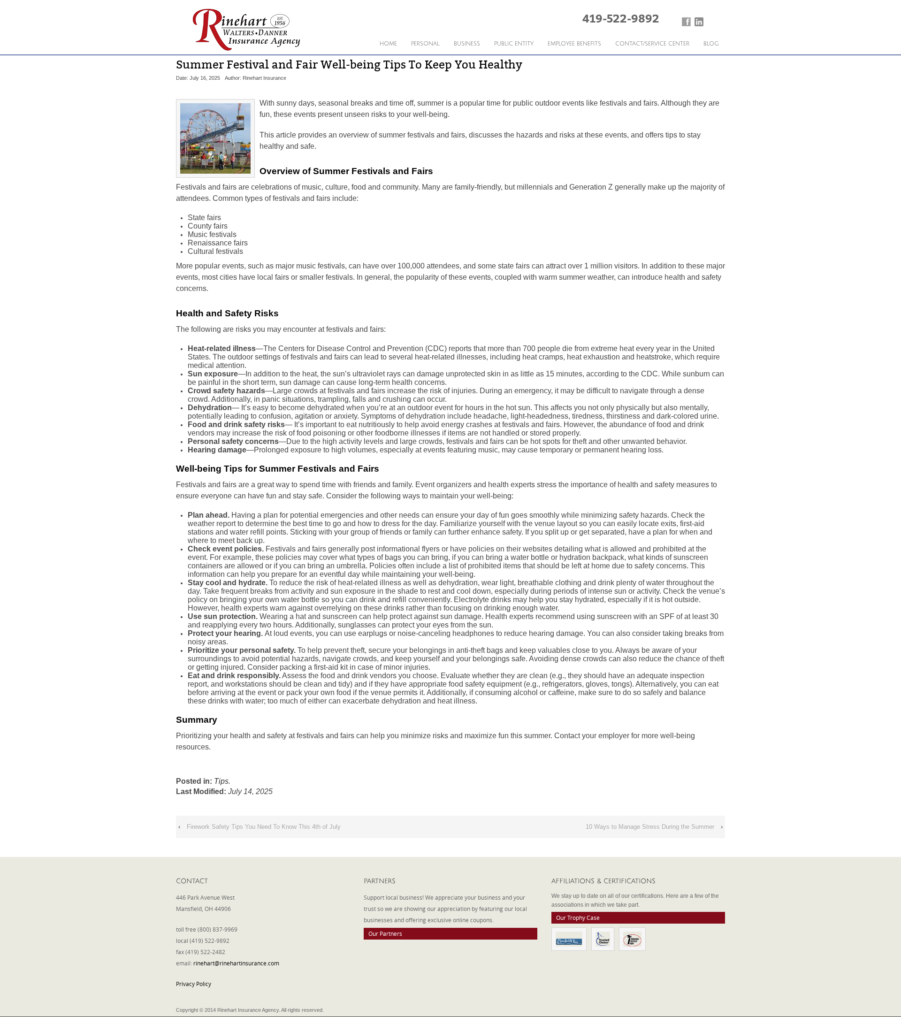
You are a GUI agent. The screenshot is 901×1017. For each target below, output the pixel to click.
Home (388, 44)
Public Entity (514, 44)
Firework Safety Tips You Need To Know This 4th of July (264, 826)
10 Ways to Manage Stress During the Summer (650, 826)
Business (467, 44)
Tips (221, 781)
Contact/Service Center (652, 44)
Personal (425, 44)
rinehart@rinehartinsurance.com (236, 963)
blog (711, 44)
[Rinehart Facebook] (686, 21)
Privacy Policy (193, 983)
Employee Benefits (574, 44)
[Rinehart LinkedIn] (699, 21)
